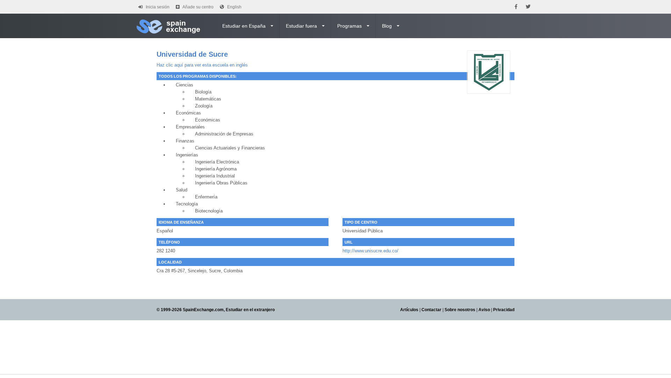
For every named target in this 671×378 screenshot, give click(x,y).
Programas (349, 26)
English (234, 7)
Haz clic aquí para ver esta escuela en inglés (202, 65)
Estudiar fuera (301, 26)
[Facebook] (516, 7)
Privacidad (503, 309)
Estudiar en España (244, 26)
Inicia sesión (157, 7)
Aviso (484, 309)
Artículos (409, 309)
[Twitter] (528, 7)
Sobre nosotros (460, 309)
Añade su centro (198, 7)
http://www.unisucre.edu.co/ (370, 250)
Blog (387, 26)
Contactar (431, 309)
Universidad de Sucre (192, 54)
